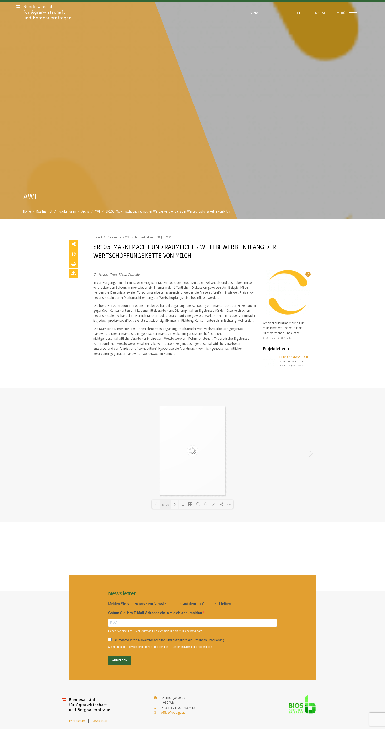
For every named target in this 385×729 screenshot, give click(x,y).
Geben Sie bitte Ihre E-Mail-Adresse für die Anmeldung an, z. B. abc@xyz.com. (155, 631)
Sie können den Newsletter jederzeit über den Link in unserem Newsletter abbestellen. (160, 646)
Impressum (77, 721)
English (320, 13)
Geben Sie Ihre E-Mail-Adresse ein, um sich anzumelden (155, 613)
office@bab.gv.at (173, 712)
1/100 (165, 504)
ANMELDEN (119, 660)
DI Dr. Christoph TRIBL (294, 357)
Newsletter (100, 721)
